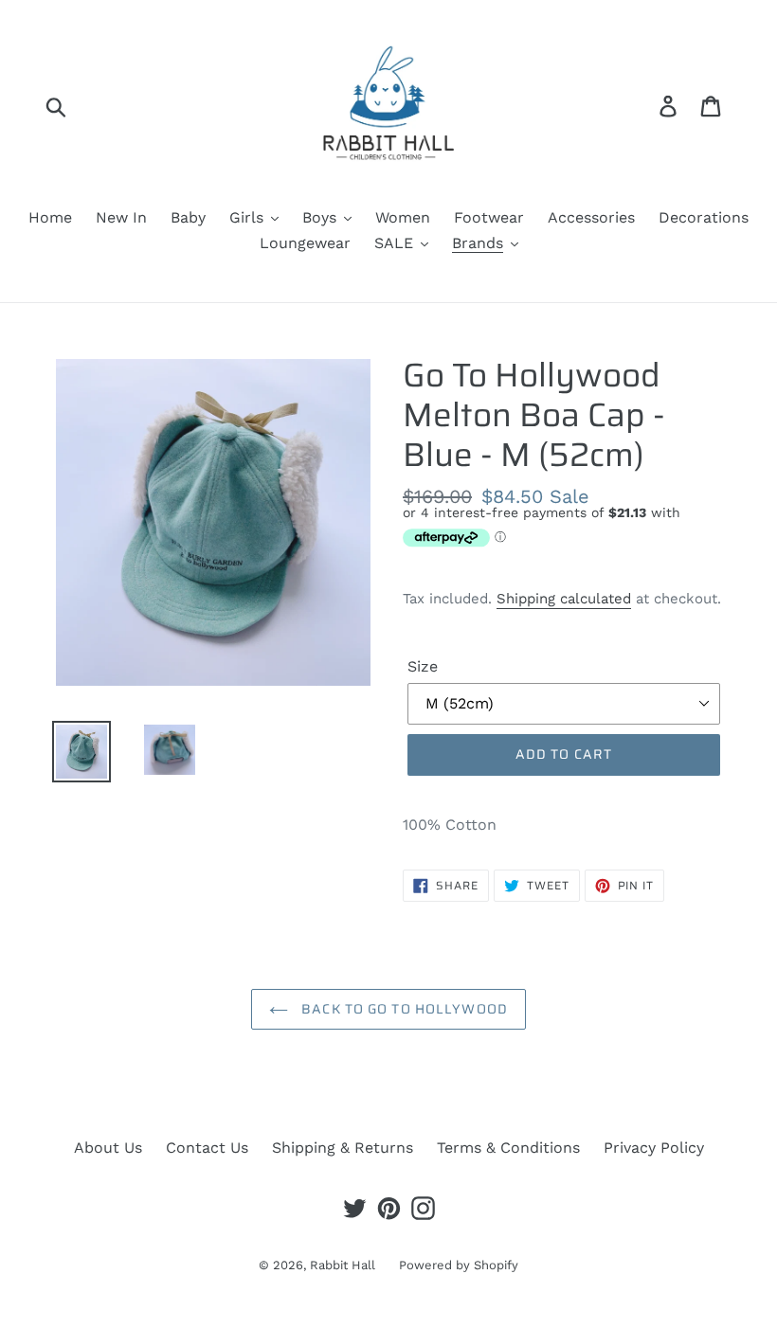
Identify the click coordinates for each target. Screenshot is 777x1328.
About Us (108, 1148)
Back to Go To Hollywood (403, 1008)
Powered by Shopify (458, 1265)
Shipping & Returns (342, 1148)
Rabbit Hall (342, 1265)
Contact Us (207, 1148)
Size (422, 666)
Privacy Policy (654, 1148)
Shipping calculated (564, 598)
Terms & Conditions (508, 1148)
